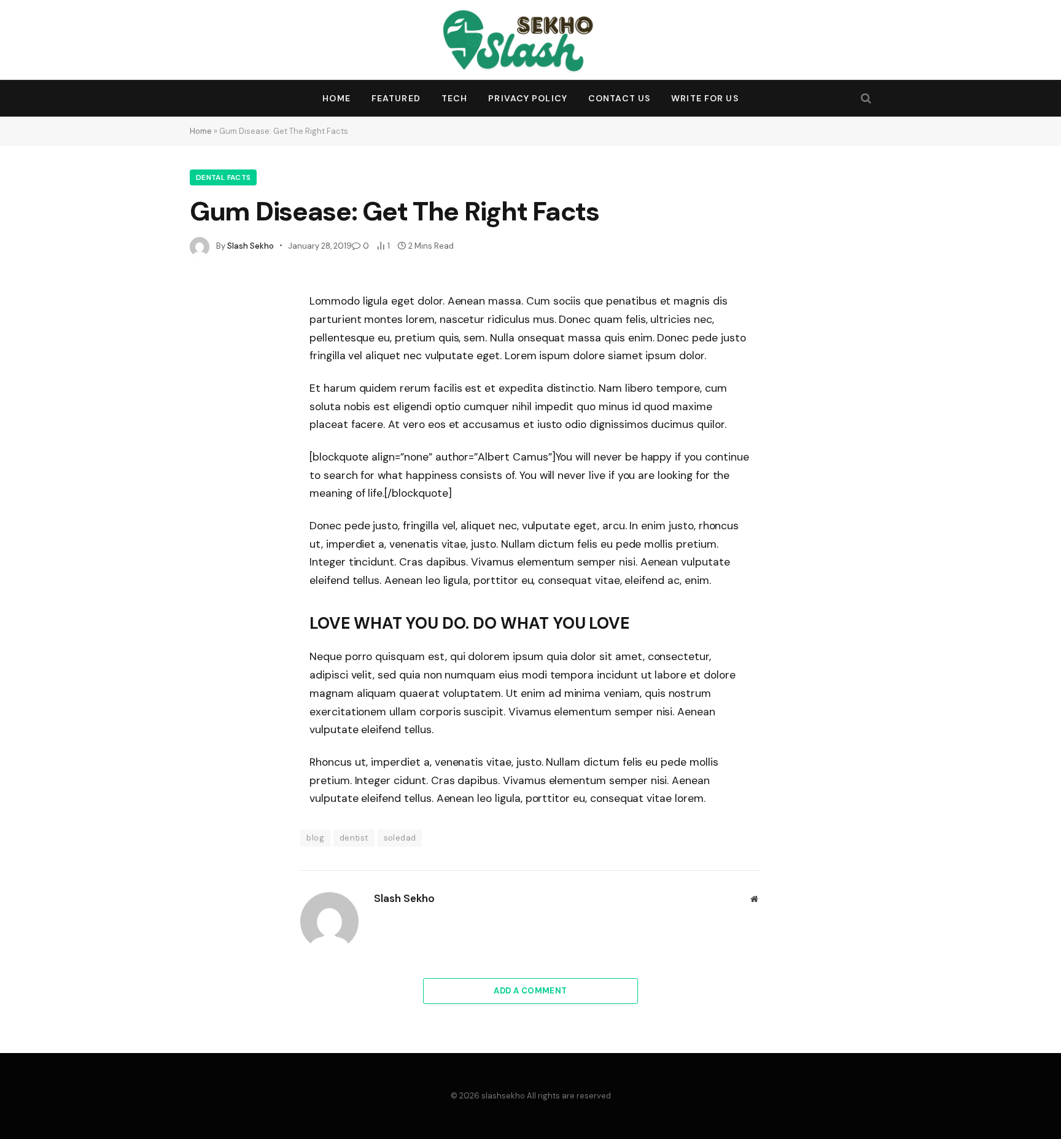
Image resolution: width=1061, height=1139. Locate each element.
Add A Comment (530, 990)
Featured (396, 98)
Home (336, 98)
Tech (454, 98)
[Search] (864, 98)
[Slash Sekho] (531, 40)
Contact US (619, 98)
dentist (354, 838)
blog (315, 838)
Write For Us (704, 98)
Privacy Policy (527, 98)
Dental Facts (223, 177)
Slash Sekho (250, 246)
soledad (400, 838)
